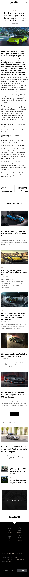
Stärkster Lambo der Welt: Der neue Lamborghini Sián (14, 355)
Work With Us (10, 553)
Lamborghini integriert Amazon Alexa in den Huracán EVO (14, 272)
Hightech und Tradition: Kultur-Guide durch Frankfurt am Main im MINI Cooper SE (14, 449)
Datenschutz (16, 557)
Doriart (9, 561)
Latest (3, 422)
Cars (14, 10)
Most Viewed (12, 422)
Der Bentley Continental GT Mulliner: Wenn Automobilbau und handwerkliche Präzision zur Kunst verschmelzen (18, 481)
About (3, 553)
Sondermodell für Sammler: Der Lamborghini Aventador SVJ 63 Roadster (13, 395)
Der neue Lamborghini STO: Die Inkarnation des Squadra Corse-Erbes (13, 234)
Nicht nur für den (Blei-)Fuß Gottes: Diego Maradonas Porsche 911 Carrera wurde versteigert (18, 471)
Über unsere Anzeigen (19, 559)
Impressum (19, 553)
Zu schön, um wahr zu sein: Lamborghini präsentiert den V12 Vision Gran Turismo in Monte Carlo (13, 316)
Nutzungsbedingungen (7, 559)
